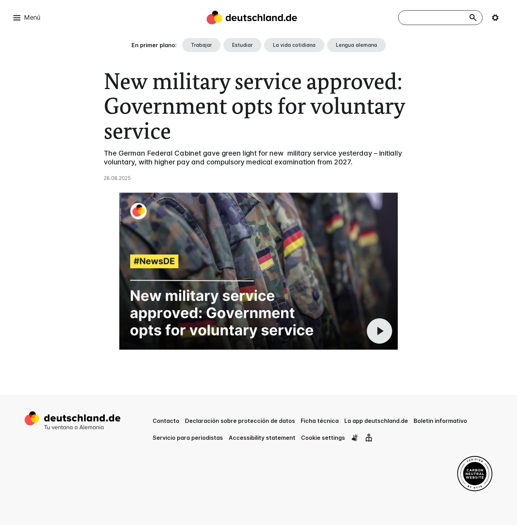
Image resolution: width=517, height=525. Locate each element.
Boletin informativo (440, 420)
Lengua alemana (356, 45)
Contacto (166, 420)
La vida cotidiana (294, 45)
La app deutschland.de (376, 420)
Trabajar (201, 45)
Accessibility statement (262, 437)
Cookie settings (323, 437)
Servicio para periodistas (188, 437)
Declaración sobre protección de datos (240, 420)
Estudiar (242, 45)
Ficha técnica (320, 420)
